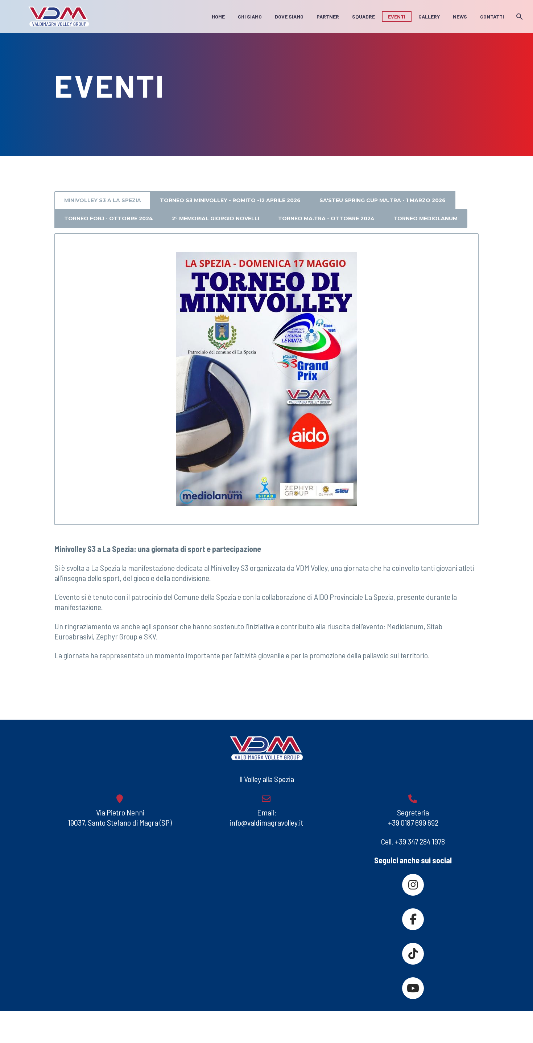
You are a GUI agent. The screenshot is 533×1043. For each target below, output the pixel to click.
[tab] (102, 200)
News (460, 16)
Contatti (492, 16)
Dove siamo (289, 16)
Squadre (363, 16)
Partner (328, 16)
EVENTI (396, 16)
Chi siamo (250, 16)
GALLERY (429, 16)
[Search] (519, 16)
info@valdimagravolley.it (266, 822)
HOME (218, 16)
